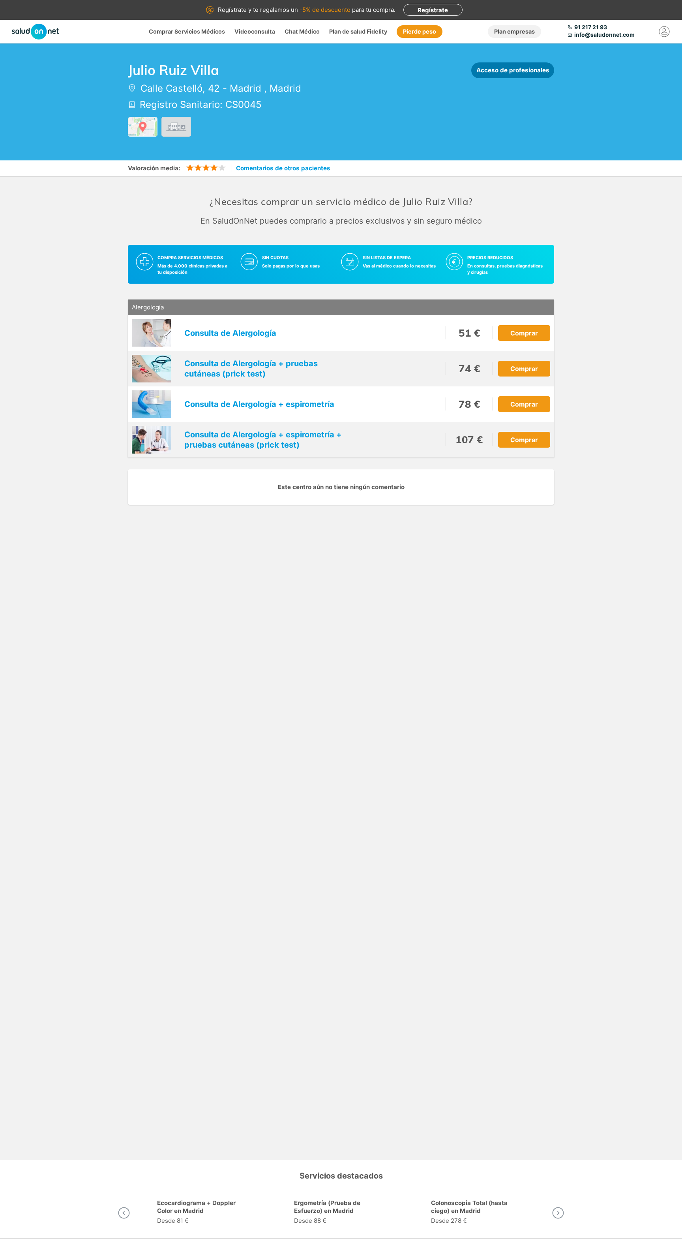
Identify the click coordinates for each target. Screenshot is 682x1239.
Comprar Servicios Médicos (187, 31)
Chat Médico (302, 31)
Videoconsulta (254, 31)
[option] (204, 1213)
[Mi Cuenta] (664, 31)
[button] (124, 1213)
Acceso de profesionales (512, 70)
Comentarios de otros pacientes (283, 168)
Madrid (245, 88)
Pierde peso (419, 31)
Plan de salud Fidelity (358, 31)
